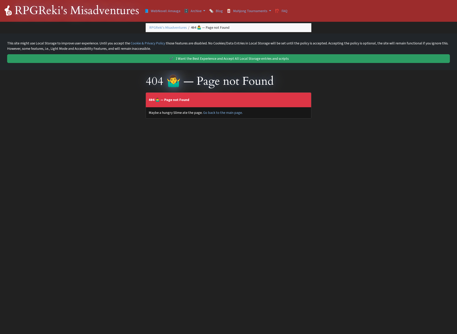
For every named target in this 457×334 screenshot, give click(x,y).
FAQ (281, 11)
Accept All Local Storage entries (229, 58)
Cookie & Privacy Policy (148, 43)
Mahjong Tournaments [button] (247, 11)
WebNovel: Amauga (162, 11)
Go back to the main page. (223, 112)
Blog (216, 11)
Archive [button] (193, 11)
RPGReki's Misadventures (168, 27)
